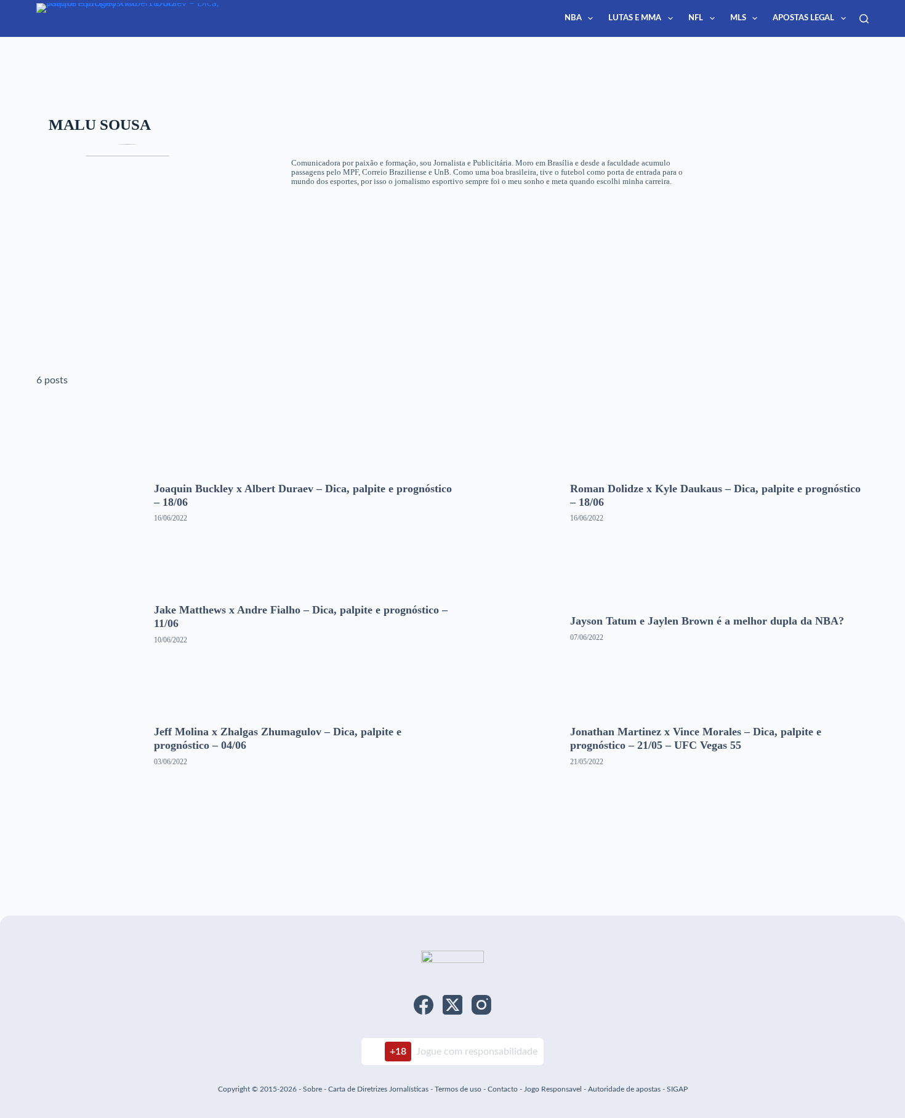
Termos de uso (458, 1089)
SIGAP (677, 1089)
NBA (573, 18)
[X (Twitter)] (452, 1005)
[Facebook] (423, 1005)
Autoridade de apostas (624, 1089)
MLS (738, 18)
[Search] (864, 18)
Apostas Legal (803, 18)
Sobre (312, 1089)
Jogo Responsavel (554, 1089)
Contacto (503, 1089)
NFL (695, 18)
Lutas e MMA (634, 18)
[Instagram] (481, 1005)
